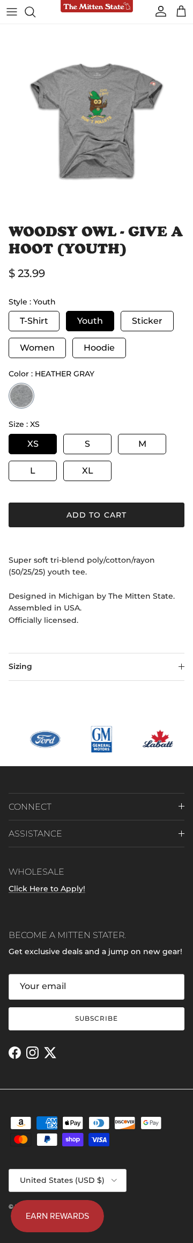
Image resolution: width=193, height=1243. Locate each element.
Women (37, 348)
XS (33, 444)
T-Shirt (34, 321)
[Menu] (12, 12)
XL (87, 471)
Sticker (147, 321)
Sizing (20, 666)
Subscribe (96, 1018)
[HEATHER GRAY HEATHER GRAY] (21, 396)
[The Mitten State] (97, 7)
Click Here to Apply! (47, 888)
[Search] (35, 12)
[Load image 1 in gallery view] (96, 120)
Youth (90, 321)
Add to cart (96, 515)
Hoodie (99, 348)
